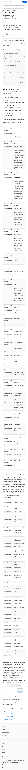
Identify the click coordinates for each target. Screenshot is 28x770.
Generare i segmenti (9, 716)
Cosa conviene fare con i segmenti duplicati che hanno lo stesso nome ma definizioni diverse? (14, 78)
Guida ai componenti (9, 12)
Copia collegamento (13, 21)
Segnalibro (6, 21)
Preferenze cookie (14, 762)
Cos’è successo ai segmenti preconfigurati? (12, 65)
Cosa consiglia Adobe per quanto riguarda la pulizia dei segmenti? (13, 83)
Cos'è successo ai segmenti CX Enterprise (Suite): (13, 69)
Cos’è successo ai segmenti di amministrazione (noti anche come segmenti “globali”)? (13, 73)
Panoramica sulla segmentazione (12, 713)
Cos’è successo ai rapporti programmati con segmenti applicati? (14, 57)
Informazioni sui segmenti (10, 719)
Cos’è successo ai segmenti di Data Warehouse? (13, 61)
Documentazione (6, 10)
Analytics (14, 10)
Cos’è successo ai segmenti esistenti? (11, 53)
